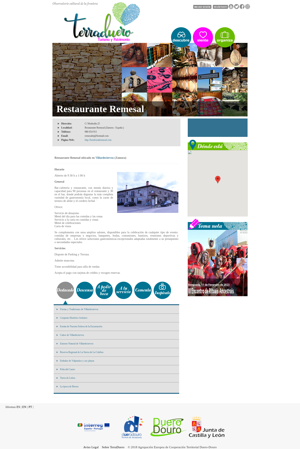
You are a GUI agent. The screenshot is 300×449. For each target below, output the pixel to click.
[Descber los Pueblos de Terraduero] (181, 37)
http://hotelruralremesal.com (98, 139)
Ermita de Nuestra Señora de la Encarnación (81, 326)
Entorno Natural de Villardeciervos (76, 343)
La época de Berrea (69, 386)
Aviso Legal (91, 447)
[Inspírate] (162, 290)
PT (30, 407)
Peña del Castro (67, 369)
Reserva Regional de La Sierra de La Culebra (81, 352)
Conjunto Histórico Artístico (73, 317)
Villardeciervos (105, 157)
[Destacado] (65, 290)
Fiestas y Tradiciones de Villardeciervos (79, 309)
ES (18, 407)
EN (24, 407)
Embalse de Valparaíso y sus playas (77, 360)
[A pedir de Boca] (104, 290)
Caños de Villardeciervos (72, 335)
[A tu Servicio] (123, 290)
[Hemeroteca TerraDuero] (218, 223)
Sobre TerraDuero (113, 447)
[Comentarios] (143, 290)
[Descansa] (84, 290)
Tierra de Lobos (67, 377)
